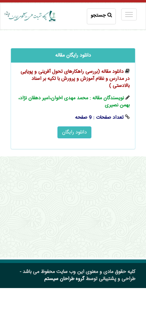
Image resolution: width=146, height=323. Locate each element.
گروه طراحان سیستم (64, 279)
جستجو (98, 15)
